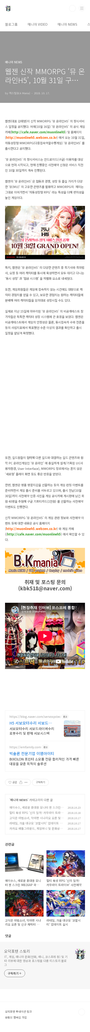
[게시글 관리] (26, 782)
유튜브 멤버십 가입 (16, 1017)
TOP (81, 1012)
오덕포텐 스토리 (17, 951)
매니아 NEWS (67, 24)
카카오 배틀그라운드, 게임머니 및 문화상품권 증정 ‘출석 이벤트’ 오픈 (36, 830)
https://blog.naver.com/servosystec (35, 716)
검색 (72, 8)
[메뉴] (82, 8)
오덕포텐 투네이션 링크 (18, 1011)
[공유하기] (20, 782)
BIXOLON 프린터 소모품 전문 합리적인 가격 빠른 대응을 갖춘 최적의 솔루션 (44, 761)
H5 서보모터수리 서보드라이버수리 (32, 722)
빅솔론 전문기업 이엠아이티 (31, 753)
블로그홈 (11, 24)
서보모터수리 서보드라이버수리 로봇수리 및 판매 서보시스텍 (31, 730)
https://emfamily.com (25, 747)
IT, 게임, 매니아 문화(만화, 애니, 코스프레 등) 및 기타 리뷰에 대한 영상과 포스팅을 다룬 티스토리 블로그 (36, 961)
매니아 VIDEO (38, 24)
